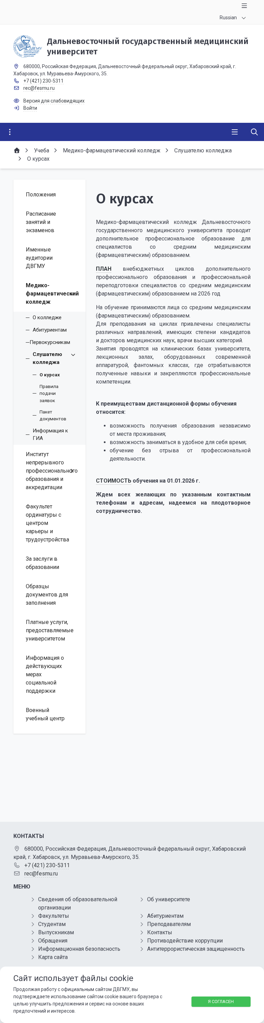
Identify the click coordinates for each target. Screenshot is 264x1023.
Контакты (159, 932)
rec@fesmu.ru (39, 88)
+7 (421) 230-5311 (43, 81)
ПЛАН (103, 269)
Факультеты (53, 916)
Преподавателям (169, 924)
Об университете (168, 899)
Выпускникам (56, 932)
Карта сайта (53, 957)
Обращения (52, 940)
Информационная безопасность (79, 949)
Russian (228, 17)
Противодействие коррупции (185, 940)
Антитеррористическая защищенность (196, 949)
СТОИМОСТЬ (113, 480)
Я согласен (221, 1001)
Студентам (52, 924)
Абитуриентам (165, 916)
